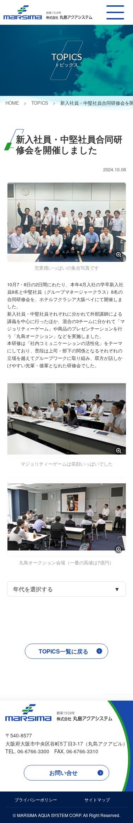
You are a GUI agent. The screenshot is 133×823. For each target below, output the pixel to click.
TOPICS (39, 102)
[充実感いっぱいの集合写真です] (66, 222)
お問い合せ (63, 773)
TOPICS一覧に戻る (63, 651)
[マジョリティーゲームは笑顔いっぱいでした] (66, 418)
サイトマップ (97, 799)
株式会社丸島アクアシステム (48, 12)
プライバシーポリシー (36, 799)
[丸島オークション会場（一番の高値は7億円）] (66, 517)
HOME (12, 102)
